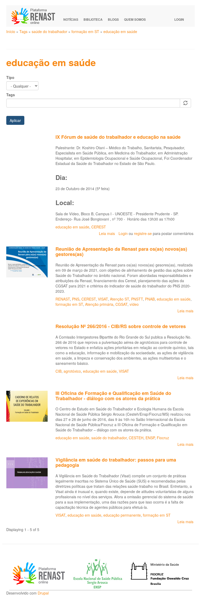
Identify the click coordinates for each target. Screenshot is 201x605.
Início (10, 31)
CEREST (98, 226)
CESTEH (136, 437)
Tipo (10, 77)
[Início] (35, 16)
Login (179, 19)
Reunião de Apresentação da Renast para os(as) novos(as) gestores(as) (121, 251)
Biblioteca (93, 19)
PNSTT (137, 299)
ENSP (150, 437)
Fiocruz (163, 437)
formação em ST (85, 31)
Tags (23, 31)
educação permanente (122, 515)
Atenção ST (119, 299)
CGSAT (121, 304)
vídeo (134, 304)
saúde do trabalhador (49, 31)
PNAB (150, 299)
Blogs (113, 19)
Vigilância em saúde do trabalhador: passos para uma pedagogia (115, 462)
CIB (58, 371)
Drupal (43, 593)
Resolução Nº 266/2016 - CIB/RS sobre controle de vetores (120, 326)
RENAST (62, 299)
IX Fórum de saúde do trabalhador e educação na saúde (118, 136)
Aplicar (15, 120)
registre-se (143, 233)
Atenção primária (99, 304)
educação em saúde (120, 31)
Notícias (70, 19)
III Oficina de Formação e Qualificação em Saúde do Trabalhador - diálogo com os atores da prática (113, 396)
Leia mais (107, 233)
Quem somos (135, 19)
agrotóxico (72, 371)
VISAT (103, 299)
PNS (75, 299)
